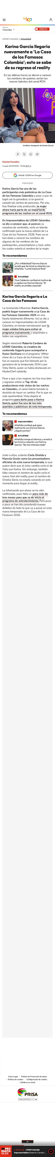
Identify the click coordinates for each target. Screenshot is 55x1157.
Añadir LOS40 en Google (29, 175)
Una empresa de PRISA (27, 1092)
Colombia (7, 29)
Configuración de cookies (37, 1079)
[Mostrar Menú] (4, 19)
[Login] (51, 19)
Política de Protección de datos (34, 1076)
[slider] (27, 1145)
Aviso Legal (13, 1076)
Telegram (37, 154)
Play (50, 1151)
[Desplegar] (27, 1142)
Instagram (21, 1052)
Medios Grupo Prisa (27, 1099)
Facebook (18, 154)
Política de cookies (15, 1079)
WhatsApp (30, 154)
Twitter (24, 154)
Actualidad (26, 39)
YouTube (27, 1052)
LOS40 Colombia (27, 19)
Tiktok (15, 1052)
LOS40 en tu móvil (27, 1082)
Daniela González (10, 161)
